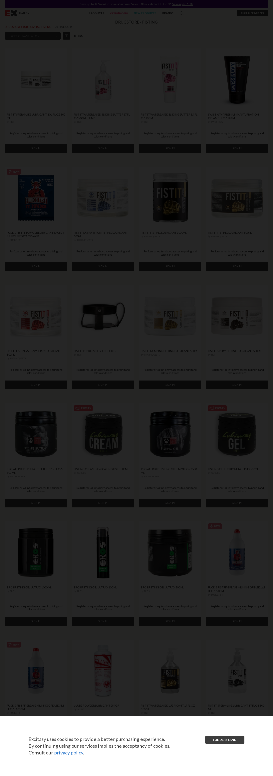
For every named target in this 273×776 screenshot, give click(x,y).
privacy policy (68, 752)
